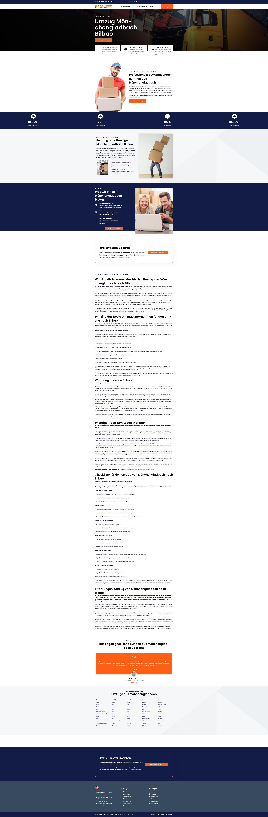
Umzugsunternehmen (126, 6)
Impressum (161, 814)
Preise (151, 6)
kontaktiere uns (147, 310)
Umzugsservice (141, 6)
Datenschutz (169, 814)
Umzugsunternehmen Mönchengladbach (107, 814)
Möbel (167, 295)
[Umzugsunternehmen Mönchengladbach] (103, 6)
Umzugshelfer (116, 351)
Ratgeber (154, 814)
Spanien (128, 532)
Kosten (156, 308)
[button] (132, 682)
